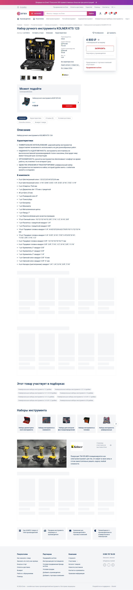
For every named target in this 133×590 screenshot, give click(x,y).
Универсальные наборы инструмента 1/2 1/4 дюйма (73, 389)
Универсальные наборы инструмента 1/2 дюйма (34, 389)
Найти (91, 13)
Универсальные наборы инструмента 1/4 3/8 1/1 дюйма (76, 397)
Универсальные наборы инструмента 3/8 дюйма (76, 400)
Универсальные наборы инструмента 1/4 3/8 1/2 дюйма (37, 400)
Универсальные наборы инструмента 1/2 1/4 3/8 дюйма (37, 393)
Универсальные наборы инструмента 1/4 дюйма (76, 393)
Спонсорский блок (26, 91)
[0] (110, 13)
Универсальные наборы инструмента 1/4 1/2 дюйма (36, 397)
